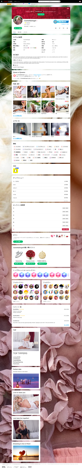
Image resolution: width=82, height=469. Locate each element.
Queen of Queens (37, 74)
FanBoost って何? (65, 24)
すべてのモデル (3, 4)
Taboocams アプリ (34, 4)
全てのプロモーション (19, 4)
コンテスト (26, 4)
